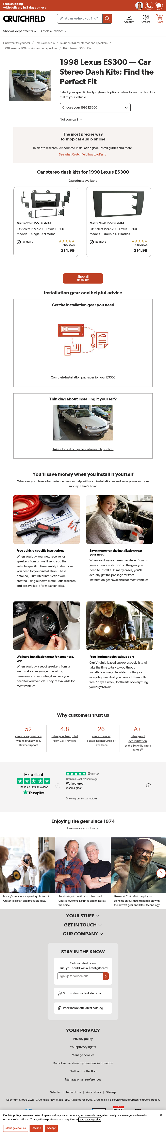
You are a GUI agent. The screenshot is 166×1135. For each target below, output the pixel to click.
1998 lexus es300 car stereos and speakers (30, 48)
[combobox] (84, 19)
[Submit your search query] (107, 19)
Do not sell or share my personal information (83, 1063)
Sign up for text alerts (80, 993)
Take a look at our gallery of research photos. (83, 449)
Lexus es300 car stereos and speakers (83, 43)
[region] (83, 873)
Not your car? (69, 119)
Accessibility (93, 1092)
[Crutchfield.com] (24, 19)
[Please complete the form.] (106, 976)
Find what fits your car (16, 43)
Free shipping (24, 5)
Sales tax (55, 1092)
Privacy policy (83, 1039)
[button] (161, 873)
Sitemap (111, 1092)
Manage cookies (83, 1055)
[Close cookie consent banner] (161, 1115)
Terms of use (73, 1092)
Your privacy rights (83, 1047)
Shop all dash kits (83, 278)
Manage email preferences (83, 1079)
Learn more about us (81, 828)
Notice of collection (83, 1071)
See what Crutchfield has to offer (81, 154)
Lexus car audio (45, 43)
